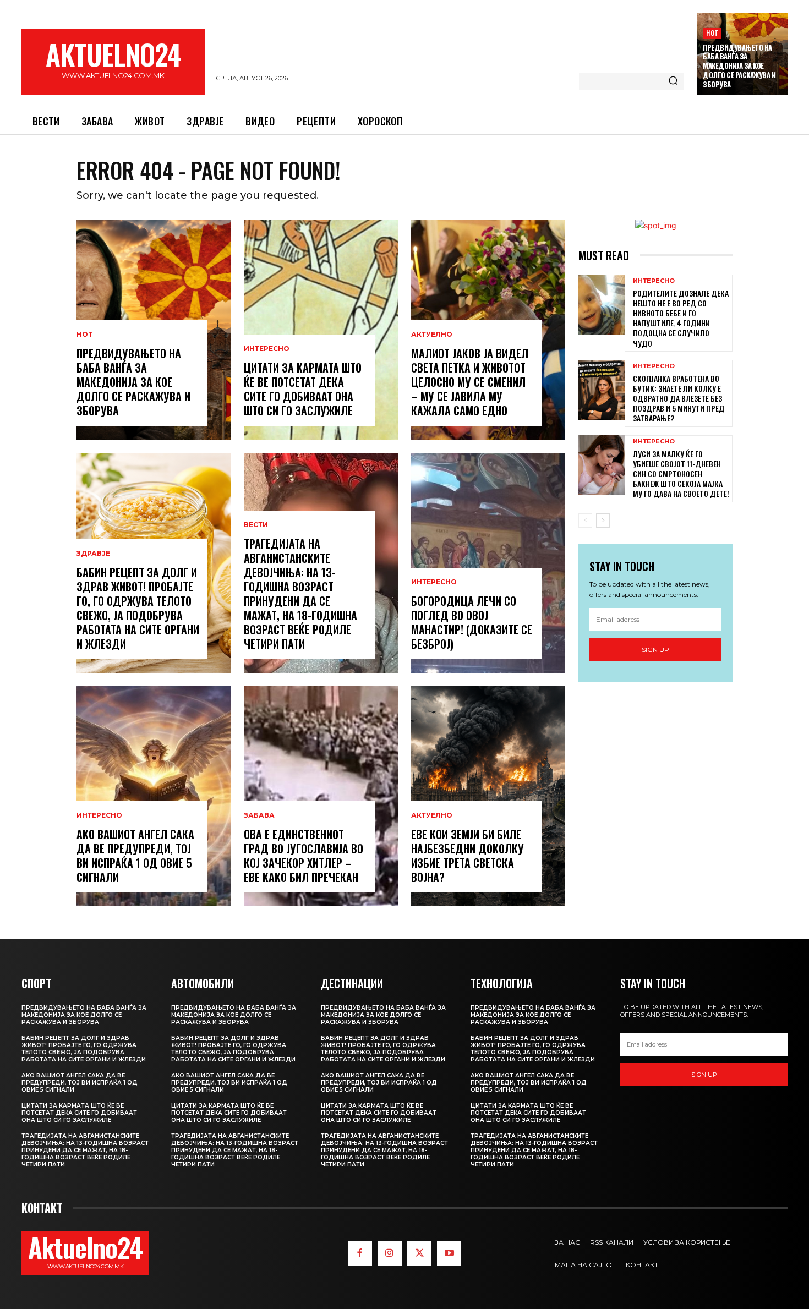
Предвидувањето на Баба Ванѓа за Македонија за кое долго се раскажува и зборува (739, 66)
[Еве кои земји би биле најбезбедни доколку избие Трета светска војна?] (488, 796)
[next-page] (603, 520)
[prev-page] (585, 520)
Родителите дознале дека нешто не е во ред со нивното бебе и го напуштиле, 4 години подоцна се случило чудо (681, 318)
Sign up (655, 649)
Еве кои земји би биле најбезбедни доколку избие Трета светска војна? (467, 855)
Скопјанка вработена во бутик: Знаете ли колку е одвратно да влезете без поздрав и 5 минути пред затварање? (679, 398)
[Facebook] (360, 1253)
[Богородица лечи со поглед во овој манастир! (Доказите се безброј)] (488, 563)
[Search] (673, 81)
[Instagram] (390, 1253)
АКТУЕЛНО (431, 334)
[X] (419, 1253)
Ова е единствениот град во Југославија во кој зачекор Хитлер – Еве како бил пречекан (303, 855)
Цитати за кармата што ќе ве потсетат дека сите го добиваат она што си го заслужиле (303, 389)
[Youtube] (449, 1253)
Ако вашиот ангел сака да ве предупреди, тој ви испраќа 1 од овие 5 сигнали (135, 855)
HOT (712, 32)
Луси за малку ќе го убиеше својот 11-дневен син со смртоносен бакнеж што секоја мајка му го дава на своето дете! (681, 474)
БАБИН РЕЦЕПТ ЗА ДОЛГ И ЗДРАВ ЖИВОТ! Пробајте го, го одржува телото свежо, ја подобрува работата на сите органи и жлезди (137, 608)
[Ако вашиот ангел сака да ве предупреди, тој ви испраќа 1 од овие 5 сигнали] (153, 796)
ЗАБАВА (259, 815)
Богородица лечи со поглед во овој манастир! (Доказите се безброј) (471, 622)
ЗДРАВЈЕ (93, 553)
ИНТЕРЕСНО (99, 815)
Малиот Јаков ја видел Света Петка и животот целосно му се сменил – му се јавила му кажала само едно (469, 382)
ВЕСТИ (256, 525)
